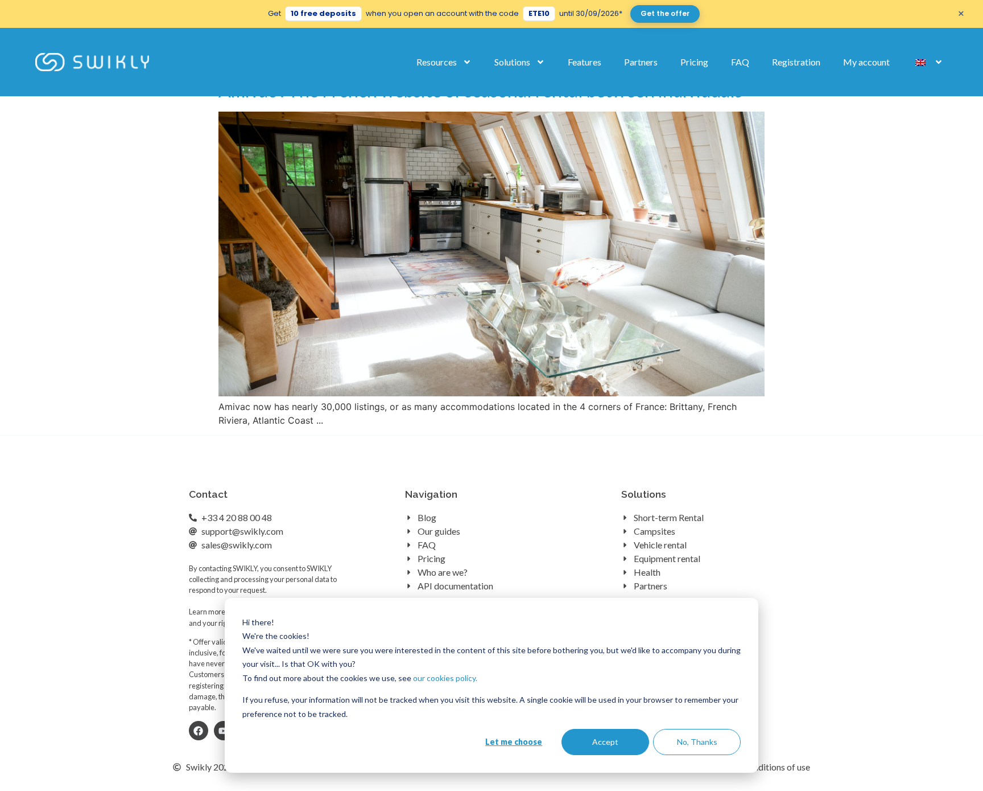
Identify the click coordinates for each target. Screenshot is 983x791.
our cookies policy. (445, 678)
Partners (641, 61)
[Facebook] (198, 730)
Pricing (694, 61)
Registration (796, 61)
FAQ (740, 61)
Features (584, 61)
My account (866, 61)
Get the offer (665, 13)
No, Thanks (697, 742)
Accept (605, 742)
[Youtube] (223, 730)
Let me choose (513, 742)
